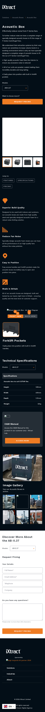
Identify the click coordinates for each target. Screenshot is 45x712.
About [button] (9, 680)
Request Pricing (22, 102)
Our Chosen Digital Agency (22, 708)
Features (8, 180)
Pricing (7, 186)
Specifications (26, 180)
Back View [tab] (30, 316)
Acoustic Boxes (18, 18)
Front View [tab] (15, 316)
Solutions (5, 18)
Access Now (22, 441)
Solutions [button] (11, 668)
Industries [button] (11, 674)
